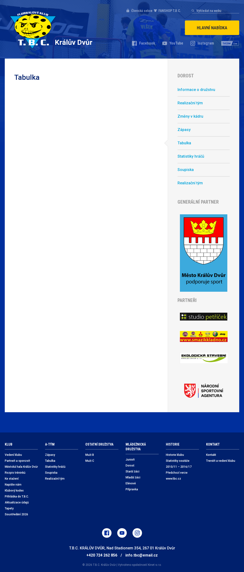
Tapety (9, 508)
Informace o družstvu (196, 89)
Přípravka (132, 489)
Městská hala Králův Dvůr (21, 466)
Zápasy (184, 129)
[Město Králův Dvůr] (204, 253)
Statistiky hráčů (191, 156)
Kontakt (211, 455)
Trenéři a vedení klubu (220, 460)
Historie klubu (175, 455)
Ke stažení (12, 478)
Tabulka (184, 143)
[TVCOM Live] (230, 43)
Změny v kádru (190, 116)
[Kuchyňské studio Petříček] (204, 316)
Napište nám (13, 484)
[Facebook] (107, 533)
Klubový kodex (14, 490)
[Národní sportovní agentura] (204, 391)
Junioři (130, 459)
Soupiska (186, 169)
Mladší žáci (133, 477)
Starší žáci (132, 471)
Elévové (131, 483)
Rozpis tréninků (15, 472)
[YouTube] (122, 533)
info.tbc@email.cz (141, 555)
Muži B (89, 455)
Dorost (130, 465)
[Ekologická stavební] (204, 358)
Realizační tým (190, 103)
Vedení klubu (13, 455)
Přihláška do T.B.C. (17, 496)
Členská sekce (141, 11)
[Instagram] (137, 533)
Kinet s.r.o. (155, 565)
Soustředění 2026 (16, 514)
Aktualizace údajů (17, 502)
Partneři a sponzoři (17, 460)
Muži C (89, 460)
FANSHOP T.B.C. (169, 11)
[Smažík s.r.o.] (204, 336)
